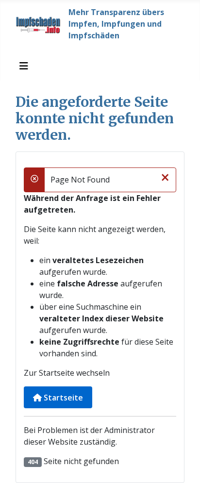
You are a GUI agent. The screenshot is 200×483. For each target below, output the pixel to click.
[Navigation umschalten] (24, 66)
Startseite (62, 397)
